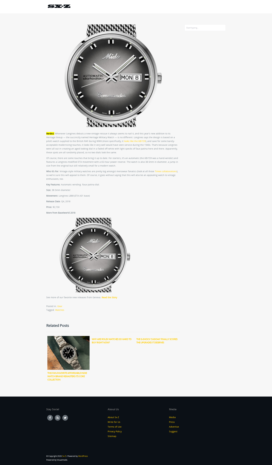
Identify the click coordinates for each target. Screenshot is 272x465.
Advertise (174, 426)
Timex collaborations (166, 171)
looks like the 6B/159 (135, 141)
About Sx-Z (113, 417)
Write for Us (114, 421)
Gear (59, 306)
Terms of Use (115, 426)
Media (172, 417)
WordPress (83, 456)
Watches (59, 309)
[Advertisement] (197, 84)
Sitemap (112, 436)
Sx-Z (64, 456)
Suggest (173, 431)
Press (172, 421)
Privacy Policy (115, 431)
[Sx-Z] (59, 6)
